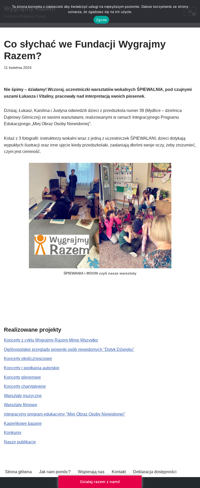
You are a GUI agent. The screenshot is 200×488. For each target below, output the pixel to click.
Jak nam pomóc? (55, 472)
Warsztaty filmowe (20, 405)
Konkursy (12, 432)
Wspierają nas (91, 472)
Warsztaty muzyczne (23, 395)
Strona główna (18, 472)
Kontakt (119, 472)
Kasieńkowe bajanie (23, 423)
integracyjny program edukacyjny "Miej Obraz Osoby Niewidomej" (64, 414)
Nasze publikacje (20, 442)
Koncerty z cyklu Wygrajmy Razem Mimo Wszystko (51, 340)
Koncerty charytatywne (25, 386)
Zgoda (101, 20)
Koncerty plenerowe (22, 377)
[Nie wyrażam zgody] (193, 13)
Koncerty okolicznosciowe (28, 358)
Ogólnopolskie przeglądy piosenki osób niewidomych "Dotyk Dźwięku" (69, 349)
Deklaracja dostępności (155, 472)
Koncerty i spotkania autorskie (31, 368)
